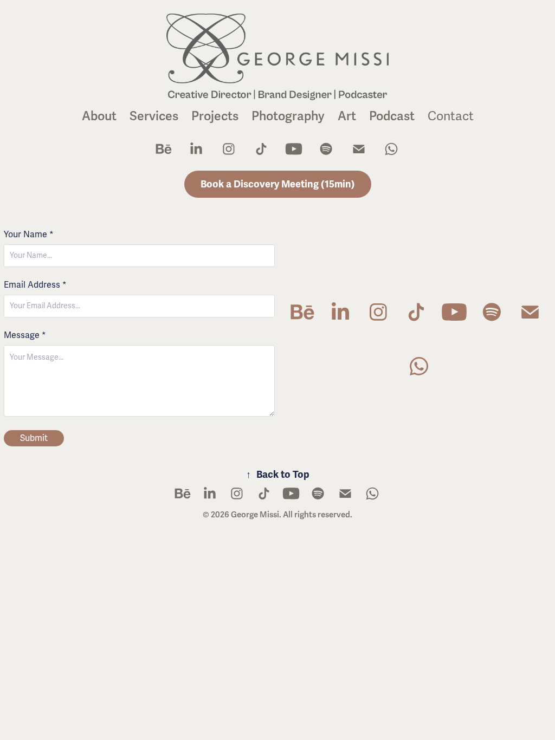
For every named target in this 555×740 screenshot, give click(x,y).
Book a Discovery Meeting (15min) (278, 184)
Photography (288, 116)
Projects (214, 116)
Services (154, 116)
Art (347, 116)
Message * (25, 335)
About (99, 116)
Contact (451, 116)
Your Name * (29, 234)
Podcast (392, 116)
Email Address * (35, 285)
